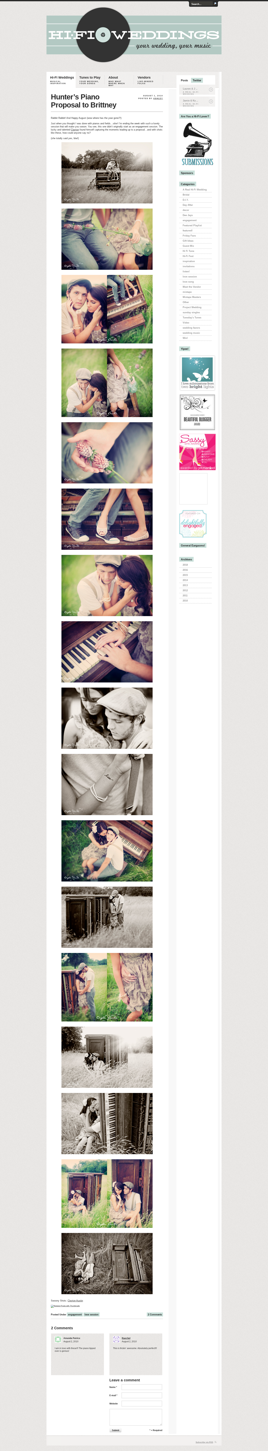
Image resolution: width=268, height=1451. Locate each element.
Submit (115, 1430)
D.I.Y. (186, 199)
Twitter (197, 80)
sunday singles (191, 312)
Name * (113, 1387)
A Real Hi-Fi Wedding (195, 189)
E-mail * (113, 1395)
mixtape (187, 292)
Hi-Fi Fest (188, 256)
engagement (75, 1314)
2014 (185, 580)
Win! (185, 338)
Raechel (126, 1338)
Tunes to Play (89, 80)
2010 (185, 600)
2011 (185, 595)
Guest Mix (188, 246)
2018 (185, 564)
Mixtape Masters (192, 297)
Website (113, 1403)
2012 (185, 590)
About (116, 81)
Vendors (146, 80)
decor (186, 210)
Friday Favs (189, 235)
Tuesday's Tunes (192, 317)
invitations (189, 266)
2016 (185, 570)
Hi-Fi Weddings (62, 80)
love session (91, 1314)
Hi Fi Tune (188, 251)
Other (186, 302)
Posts (184, 80)
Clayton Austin (75, 1300)
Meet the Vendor (192, 286)
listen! (186, 271)
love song (188, 281)
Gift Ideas (188, 240)
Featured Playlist (192, 225)
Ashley (158, 98)
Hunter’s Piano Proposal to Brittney (83, 101)
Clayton (75, 129)
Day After (188, 205)
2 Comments (155, 1314)
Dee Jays (188, 215)
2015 (185, 575)
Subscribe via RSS (204, 1442)
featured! (188, 230)
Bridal (186, 194)
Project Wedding (192, 307)
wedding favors (191, 327)
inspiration (189, 261)
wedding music (191, 333)
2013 (185, 585)
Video (186, 322)
